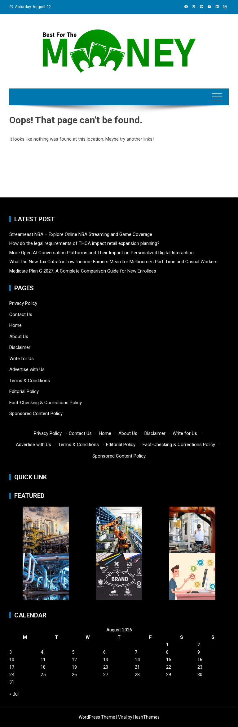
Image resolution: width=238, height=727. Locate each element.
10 (11, 659)
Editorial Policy (24, 391)
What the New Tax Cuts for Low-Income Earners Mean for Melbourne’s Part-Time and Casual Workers (113, 261)
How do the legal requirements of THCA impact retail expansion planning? (84, 243)
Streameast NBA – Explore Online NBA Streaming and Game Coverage (80, 234)
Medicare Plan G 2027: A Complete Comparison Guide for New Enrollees (82, 271)
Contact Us (20, 314)
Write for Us (21, 358)
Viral (122, 717)
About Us (18, 336)
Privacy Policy (23, 303)
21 (137, 667)
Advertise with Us (27, 369)
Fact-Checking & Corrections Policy (45, 402)
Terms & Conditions (29, 380)
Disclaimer (19, 347)
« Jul (14, 694)
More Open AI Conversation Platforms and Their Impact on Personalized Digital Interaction (101, 252)
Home (15, 325)
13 (105, 659)
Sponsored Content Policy (36, 413)
